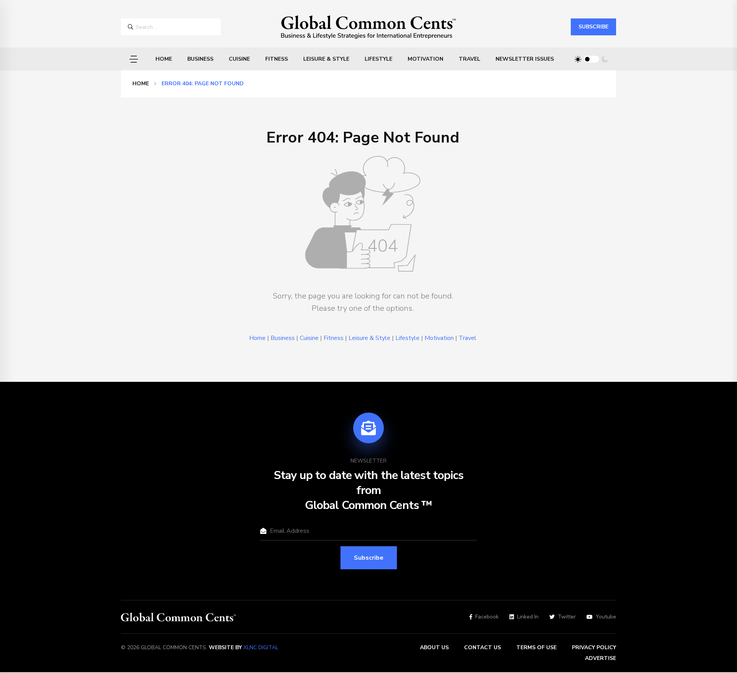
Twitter (567, 617)
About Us (434, 647)
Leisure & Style (326, 59)
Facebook (487, 617)
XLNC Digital (260, 647)
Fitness (276, 59)
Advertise (600, 658)
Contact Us (482, 647)
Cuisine (239, 59)
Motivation (425, 59)
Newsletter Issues (525, 59)
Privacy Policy (594, 647)
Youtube (606, 617)
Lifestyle (378, 59)
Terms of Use (536, 647)
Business (200, 59)
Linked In (528, 617)
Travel (469, 59)
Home (163, 59)
